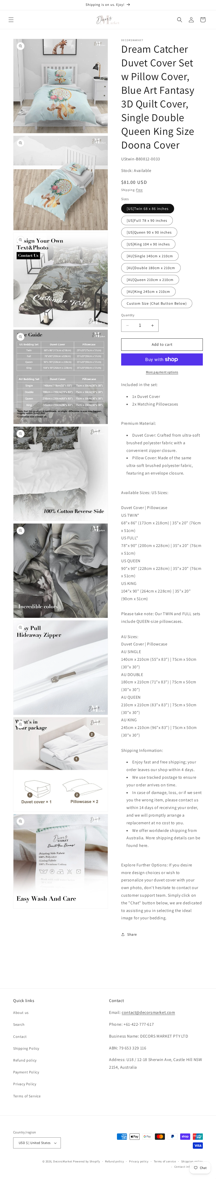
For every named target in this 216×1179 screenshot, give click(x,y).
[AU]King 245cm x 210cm (148, 291)
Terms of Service (27, 1096)
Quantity (127, 315)
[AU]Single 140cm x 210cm (150, 256)
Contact (20, 1036)
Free (139, 190)
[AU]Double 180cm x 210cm (151, 267)
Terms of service (165, 1161)
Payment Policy (26, 1072)
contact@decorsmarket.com (148, 1012)
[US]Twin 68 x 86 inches (148, 208)
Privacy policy (139, 1161)
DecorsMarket (62, 1161)
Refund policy (25, 1060)
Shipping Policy (26, 1048)
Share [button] (132, 934)
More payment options (162, 372)
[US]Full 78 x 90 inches (147, 220)
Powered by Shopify (86, 1161)
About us (21, 1012)
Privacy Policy (24, 1084)
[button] (11, 20)
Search (19, 1024)
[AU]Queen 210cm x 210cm (150, 279)
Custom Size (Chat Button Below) (157, 303)
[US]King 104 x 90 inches (148, 244)
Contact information (188, 1166)
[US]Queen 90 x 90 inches (149, 232)
